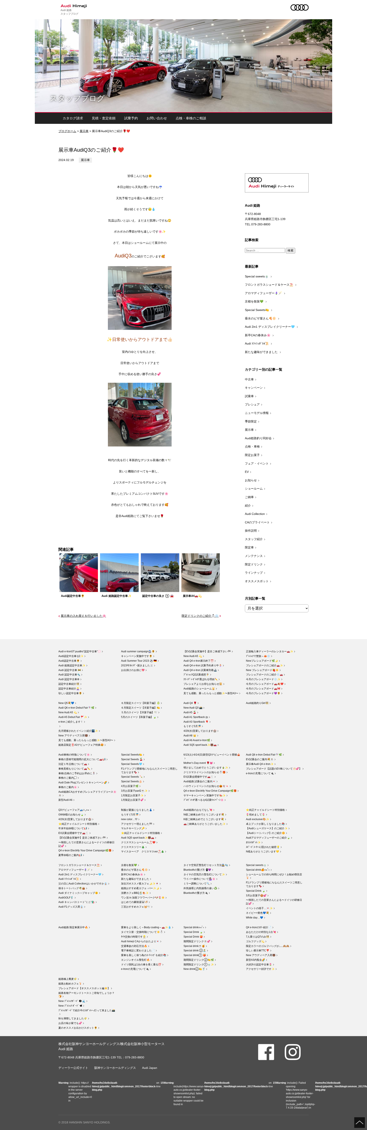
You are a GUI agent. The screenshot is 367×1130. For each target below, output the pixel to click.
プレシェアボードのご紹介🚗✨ (264, 665)
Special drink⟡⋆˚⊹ (194, 927)
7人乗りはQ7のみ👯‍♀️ (257, 936)
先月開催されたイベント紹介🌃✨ (78, 730)
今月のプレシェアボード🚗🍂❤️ (265, 683)
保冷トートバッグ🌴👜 (71, 888)
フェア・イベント (257, 463)
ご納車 (249, 497)
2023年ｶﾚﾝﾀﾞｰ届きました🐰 (137, 665)
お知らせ (251, 480)
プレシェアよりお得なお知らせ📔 (203, 683)
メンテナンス (254, 556)
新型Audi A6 (65, 799)
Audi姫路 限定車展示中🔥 (73, 927)
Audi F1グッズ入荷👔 (70, 906)
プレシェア (252, 404)
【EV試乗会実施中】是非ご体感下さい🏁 (207, 651)
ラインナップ (254, 572)
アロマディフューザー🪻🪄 (264, 293)
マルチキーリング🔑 (133, 828)
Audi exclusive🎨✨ (257, 819)
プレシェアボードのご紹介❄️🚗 (264, 674)
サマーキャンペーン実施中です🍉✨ (205, 795)
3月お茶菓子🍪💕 (256, 895)
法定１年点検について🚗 (72, 764)
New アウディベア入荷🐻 (73, 735)
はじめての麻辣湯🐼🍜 (134, 902)
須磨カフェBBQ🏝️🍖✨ (135, 892)
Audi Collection (255, 514)
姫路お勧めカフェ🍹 (70, 983)
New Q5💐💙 (66, 703)
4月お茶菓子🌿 (129, 786)
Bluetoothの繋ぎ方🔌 (196, 892)
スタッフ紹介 (254, 539)
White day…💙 (254, 917)
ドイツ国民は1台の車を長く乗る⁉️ (141, 964)
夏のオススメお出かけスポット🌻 (77, 1027)
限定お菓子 (252, 455)
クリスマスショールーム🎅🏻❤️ (138, 842)
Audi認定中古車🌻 (69, 660)
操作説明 (251, 530)
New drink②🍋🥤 (194, 969)
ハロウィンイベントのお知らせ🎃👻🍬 (206, 786)
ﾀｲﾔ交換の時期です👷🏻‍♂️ (133, 936)
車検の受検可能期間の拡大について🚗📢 (82, 759)
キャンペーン (254, 387)
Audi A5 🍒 (190, 712)
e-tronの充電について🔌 (260, 773)
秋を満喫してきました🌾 (72, 1018)
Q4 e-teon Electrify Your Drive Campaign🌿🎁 (210, 790)
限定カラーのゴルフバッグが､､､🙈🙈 (267, 946)
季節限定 (251, 421)
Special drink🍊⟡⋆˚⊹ (258, 869)
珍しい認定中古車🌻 (70, 693)
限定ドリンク (254, 564)
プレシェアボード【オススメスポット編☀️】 (84, 988)
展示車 (84, 131)
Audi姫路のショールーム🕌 (199, 688)
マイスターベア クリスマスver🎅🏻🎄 (142, 851)
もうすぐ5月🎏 (192, 726)
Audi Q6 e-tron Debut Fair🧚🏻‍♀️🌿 (76, 707)
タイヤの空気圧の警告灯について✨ (204, 874)
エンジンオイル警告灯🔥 (135, 959)
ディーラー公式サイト (73, 1067)
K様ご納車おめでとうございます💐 (204, 819)
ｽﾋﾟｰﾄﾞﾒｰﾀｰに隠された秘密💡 (263, 847)
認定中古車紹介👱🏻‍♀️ (68, 688)
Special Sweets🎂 (131, 781)
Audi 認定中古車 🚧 (69, 670)
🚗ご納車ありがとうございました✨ (205, 823)
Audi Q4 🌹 (190, 703)
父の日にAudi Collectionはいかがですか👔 (82, 883)
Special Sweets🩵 (131, 764)
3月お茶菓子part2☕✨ (134, 790)
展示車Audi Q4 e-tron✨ (260, 764)
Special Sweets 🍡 (132, 776)
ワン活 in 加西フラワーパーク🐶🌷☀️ (143, 897)
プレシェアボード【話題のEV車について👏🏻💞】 (274, 768)
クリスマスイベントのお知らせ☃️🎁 (205, 772)
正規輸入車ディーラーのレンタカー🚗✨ (269, 651)
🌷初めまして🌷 (255, 814)
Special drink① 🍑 (195, 955)
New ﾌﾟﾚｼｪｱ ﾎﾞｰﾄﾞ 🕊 (70, 1005)
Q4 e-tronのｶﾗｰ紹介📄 (258, 927)
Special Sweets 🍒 (132, 759)
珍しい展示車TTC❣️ (257, 950)
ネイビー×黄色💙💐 (257, 912)
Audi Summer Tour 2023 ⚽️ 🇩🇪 (139, 660)
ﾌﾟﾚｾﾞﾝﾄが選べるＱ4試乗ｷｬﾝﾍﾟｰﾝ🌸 (204, 799)
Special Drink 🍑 (193, 936)
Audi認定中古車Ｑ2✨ (70, 656)
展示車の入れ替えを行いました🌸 (83, 615)
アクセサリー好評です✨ (260, 969)
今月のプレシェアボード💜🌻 (263, 693)
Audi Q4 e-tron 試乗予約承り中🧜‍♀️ (203, 665)
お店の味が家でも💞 (70, 1023)
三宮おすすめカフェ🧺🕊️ (135, 906)
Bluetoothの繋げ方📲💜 (197, 869)
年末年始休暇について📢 (72, 828)
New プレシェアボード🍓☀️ (262, 670)
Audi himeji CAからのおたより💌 (140, 941)
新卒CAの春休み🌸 (258, 335)
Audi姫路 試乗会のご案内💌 (200, 781)
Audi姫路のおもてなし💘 (198, 809)
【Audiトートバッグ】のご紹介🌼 (265, 833)
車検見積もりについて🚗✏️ (74, 768)
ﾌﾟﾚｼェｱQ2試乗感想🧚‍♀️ (196, 674)
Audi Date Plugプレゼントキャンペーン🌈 (82, 782)
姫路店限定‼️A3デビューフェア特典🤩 (81, 744)
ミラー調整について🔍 (197, 883)
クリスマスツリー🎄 (133, 847)
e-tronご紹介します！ (70, 721)
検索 (291, 250)
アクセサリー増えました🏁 (136, 823)
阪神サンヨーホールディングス (115, 1067)
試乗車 (249, 396)
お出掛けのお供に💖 (133, 670)
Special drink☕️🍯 (194, 946)
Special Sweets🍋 (257, 310)
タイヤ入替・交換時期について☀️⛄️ (142, 932)
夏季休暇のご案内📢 (70, 855)
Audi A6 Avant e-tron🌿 (197, 740)
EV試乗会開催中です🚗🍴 (199, 776)
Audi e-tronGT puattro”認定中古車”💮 (79, 651)
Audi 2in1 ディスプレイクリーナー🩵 (270, 326)
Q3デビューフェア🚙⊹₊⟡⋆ (73, 809)
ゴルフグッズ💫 (255, 941)
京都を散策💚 (254, 301)
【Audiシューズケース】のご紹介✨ (267, 828)
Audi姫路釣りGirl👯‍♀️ (257, 703)
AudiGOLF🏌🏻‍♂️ (66, 897)
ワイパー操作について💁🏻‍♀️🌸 (199, 878)
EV (247, 471)
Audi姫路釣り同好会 (258, 438)
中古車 (249, 379)
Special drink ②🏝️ (195, 950)
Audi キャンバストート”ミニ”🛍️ (76, 902)
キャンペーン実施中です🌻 (136, 656)
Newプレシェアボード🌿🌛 (262, 660)
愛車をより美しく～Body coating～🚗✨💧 (146, 927)
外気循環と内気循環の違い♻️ (200, 888)
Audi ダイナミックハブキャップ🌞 (78, 892)
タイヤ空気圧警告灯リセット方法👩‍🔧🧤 (206, 865)
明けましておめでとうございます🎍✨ (206, 767)
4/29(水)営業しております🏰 (200, 730)
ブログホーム (67, 131)
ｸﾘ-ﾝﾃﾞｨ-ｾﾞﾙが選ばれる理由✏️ (201, 679)
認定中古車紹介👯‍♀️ (68, 683)
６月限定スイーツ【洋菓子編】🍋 (140, 707)
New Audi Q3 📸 (193, 707)
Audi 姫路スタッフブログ (69, 12)
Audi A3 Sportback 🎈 (196, 721)
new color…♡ (129, 819)
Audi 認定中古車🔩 (69, 674)
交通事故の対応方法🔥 (134, 946)
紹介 (248, 505)
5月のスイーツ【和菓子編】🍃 (138, 717)
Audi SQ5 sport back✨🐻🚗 (200, 744)
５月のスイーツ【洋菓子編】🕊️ (139, 712)
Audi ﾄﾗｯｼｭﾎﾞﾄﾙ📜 (257, 343)
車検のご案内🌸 (67, 787)
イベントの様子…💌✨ (259, 908)
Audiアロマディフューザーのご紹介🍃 (268, 837)
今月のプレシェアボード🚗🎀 (263, 688)
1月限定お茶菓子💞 (132, 799)
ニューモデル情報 (257, 413)
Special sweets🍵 (257, 276)
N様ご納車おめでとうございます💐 (204, 814)
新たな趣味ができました (261, 352)
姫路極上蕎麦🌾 (67, 978)
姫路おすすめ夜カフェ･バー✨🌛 (140, 888)
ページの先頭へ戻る (359, 1122)
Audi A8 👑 (190, 735)
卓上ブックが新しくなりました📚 (265, 823)
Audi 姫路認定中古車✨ (71, 665)
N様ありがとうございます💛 (262, 851)
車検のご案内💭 (67, 777)
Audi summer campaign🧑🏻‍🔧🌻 (138, 651)
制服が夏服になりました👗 (136, 809)
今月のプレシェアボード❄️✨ (263, 679)
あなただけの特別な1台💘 (261, 932)
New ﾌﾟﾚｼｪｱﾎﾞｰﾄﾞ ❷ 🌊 (71, 1001)
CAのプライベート (257, 522)
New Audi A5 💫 (193, 656)
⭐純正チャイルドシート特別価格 (77, 823)
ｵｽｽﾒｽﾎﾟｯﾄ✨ (253, 842)
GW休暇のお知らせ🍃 (71, 814)
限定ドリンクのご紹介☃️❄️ (200, 615)
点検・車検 (252, 446)
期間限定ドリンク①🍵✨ (199, 964)
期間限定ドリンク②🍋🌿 (199, 959)
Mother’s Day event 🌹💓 (198, 762)
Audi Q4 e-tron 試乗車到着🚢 (200, 670)
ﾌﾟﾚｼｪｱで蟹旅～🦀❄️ (258, 656)
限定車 (249, 547)
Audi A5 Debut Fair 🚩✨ (72, 717)
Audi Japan (149, 1067)
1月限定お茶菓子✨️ (132, 795)
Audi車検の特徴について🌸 (74, 754)
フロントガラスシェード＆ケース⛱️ (269, 284)
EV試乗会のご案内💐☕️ (260, 759)
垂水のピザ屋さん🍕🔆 (261, 318)
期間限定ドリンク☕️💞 (197, 941)
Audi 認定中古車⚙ (68, 679)
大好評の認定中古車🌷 (259, 964)
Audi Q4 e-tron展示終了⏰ (199, 660)
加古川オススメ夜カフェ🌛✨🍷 (140, 883)
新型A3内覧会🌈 (255, 959)
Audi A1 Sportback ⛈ (196, 717)
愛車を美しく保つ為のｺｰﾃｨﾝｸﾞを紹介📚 (143, 955)
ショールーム (254, 488)
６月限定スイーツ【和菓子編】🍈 (140, 703)
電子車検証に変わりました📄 (138, 950)
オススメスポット (257, 581)
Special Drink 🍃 (255, 890)
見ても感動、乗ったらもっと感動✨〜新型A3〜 (211, 693)
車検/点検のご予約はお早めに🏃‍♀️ (76, 773)
